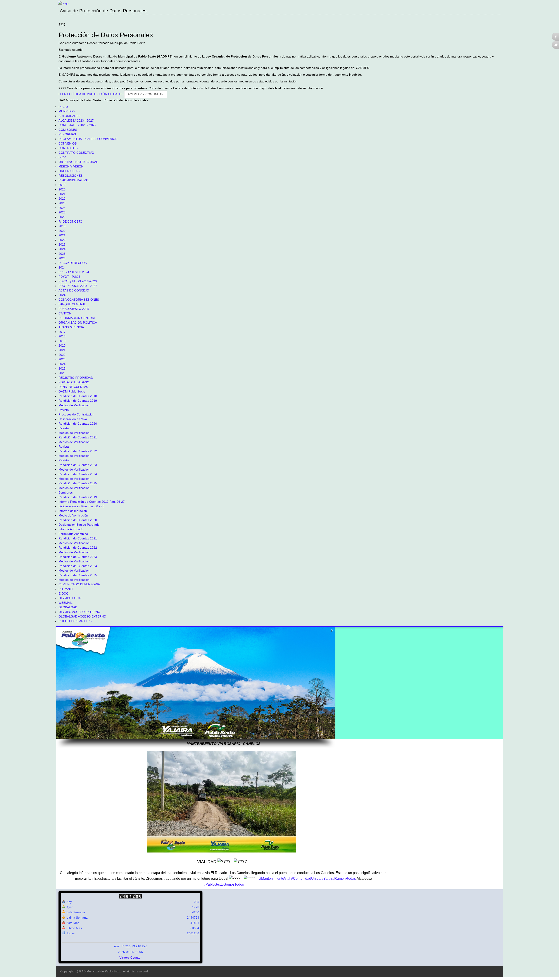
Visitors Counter (130, 957)
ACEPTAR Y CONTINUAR (146, 94)
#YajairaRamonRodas (338, 878)
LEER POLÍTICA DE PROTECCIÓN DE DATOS (91, 94)
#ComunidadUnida (306, 878)
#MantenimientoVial (274, 878)
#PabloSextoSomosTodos (224, 884)
